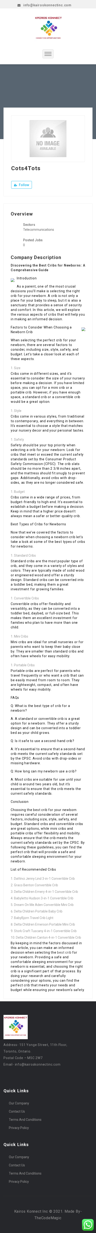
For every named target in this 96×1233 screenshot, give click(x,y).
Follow (23, 185)
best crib (64, 952)
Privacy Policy (19, 1128)
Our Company (19, 1103)
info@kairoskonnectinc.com (47, 5)
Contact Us (17, 1111)
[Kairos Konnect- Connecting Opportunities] (48, 29)
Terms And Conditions (25, 1119)
